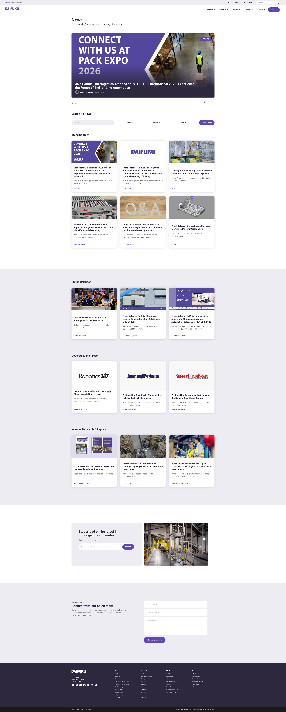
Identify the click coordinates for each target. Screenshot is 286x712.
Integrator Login (119, 695)
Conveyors (144, 679)
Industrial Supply (171, 692)
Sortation (143, 695)
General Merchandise (172, 687)
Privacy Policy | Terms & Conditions (82, 709)
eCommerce (169, 679)
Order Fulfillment (196, 684)
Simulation (144, 687)
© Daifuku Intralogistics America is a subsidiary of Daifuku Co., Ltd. (195, 709)
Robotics (143, 684)
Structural (143, 697)
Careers (117, 676)
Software (143, 692)
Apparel (168, 673)
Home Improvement (172, 689)
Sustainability (119, 687)
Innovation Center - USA (122, 681)
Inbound (194, 673)
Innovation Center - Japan (122, 684)
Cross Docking (196, 676)
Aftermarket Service (120, 689)
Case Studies (119, 692)
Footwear (168, 684)
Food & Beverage (170, 681)
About (117, 673)
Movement (195, 679)
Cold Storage (169, 676)
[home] (12, 9)
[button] (210, 9)
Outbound (194, 687)
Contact (274, 10)
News (116, 679)
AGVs (142, 673)
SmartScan (144, 689)
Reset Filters (207, 123)
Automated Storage (146, 676)
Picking (143, 681)
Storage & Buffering (197, 681)
